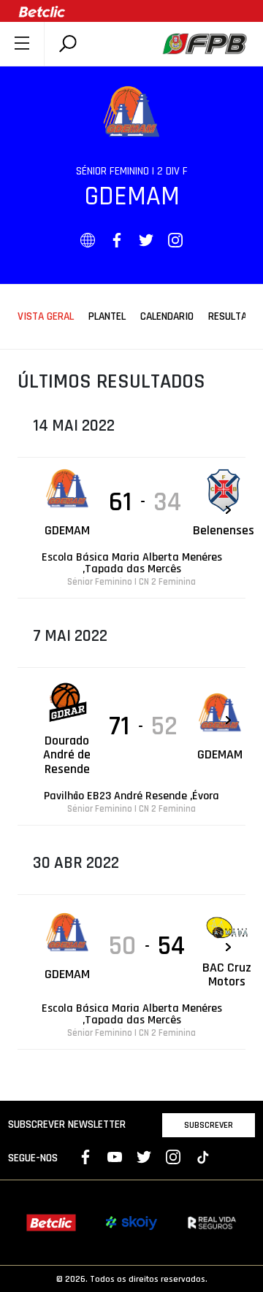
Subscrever (208, 1125)
